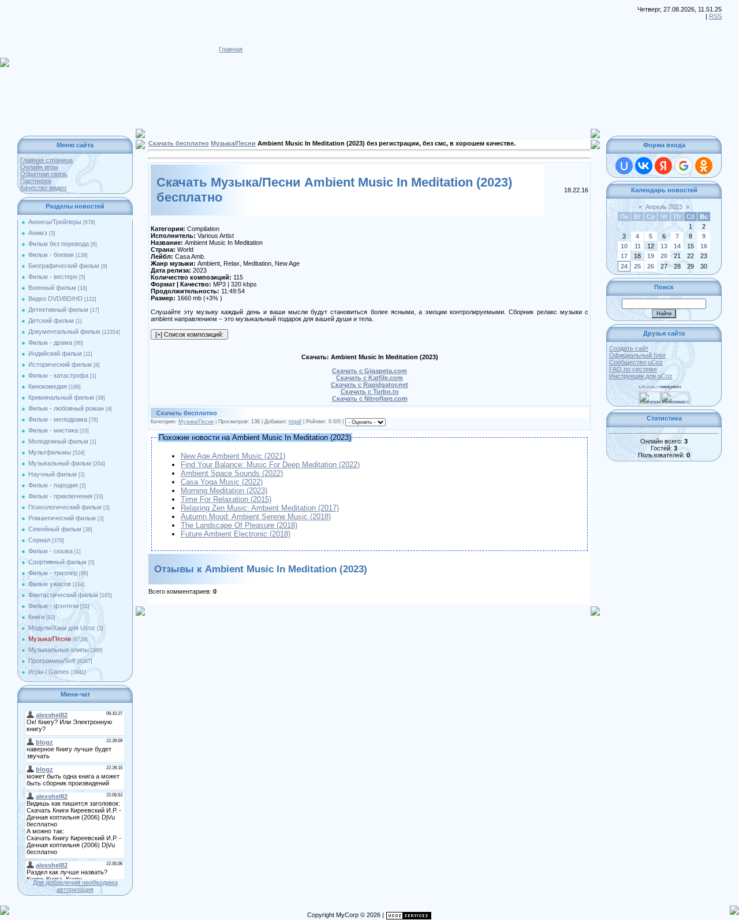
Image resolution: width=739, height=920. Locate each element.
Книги (36, 616)
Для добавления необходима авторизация (75, 886)
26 (650, 266)
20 (663, 255)
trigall (295, 421)
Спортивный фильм (57, 561)
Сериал (39, 540)
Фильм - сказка (50, 550)
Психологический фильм (65, 507)
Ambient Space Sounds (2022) (232, 473)
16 (703, 246)
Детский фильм (51, 320)
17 (624, 255)
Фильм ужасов (49, 583)
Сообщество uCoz (636, 362)
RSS (715, 16)
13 (663, 246)
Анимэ (37, 232)
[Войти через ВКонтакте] (643, 165)
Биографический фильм (63, 265)
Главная (230, 49)
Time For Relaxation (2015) (226, 499)
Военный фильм (52, 287)
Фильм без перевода (58, 243)
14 (677, 246)
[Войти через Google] (683, 166)
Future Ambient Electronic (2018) (235, 534)
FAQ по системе (633, 369)
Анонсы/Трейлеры (54, 221)
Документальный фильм (64, 331)
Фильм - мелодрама (57, 419)
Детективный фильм (58, 309)
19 (650, 255)
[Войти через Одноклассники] (703, 165)
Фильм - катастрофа (58, 375)
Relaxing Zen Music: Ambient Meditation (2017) (260, 508)
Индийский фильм (55, 353)
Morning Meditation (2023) (224, 490)
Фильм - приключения (60, 496)
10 (624, 246)
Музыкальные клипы (58, 649)
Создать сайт (628, 348)
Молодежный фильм (58, 441)
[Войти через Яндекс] (663, 165)
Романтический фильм (62, 518)
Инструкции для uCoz (641, 376)
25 (637, 266)
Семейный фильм (54, 529)
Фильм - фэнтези (53, 605)
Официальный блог (637, 355)
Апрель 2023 (663, 206)
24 (624, 266)
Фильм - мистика (53, 430)
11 (638, 246)
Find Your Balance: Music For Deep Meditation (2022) (270, 464)
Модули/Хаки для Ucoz (61, 627)
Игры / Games (48, 671)
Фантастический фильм (63, 594)
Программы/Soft (52, 660)
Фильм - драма (50, 342)
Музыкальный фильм (59, 463)
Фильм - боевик (51, 254)
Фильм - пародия (53, 485)
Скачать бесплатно (178, 143)
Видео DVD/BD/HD (55, 298)
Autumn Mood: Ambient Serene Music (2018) (256, 516)
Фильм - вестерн (52, 276)
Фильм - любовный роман (66, 408)
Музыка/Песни (49, 638)
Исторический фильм (60, 364)
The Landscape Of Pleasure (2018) (239, 525)
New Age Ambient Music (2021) (233, 456)
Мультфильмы (49, 452)
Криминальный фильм (61, 397)
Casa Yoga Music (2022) (222, 482)
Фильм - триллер (52, 572)
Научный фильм (52, 474)
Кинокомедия (47, 386)
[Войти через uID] (624, 165)
